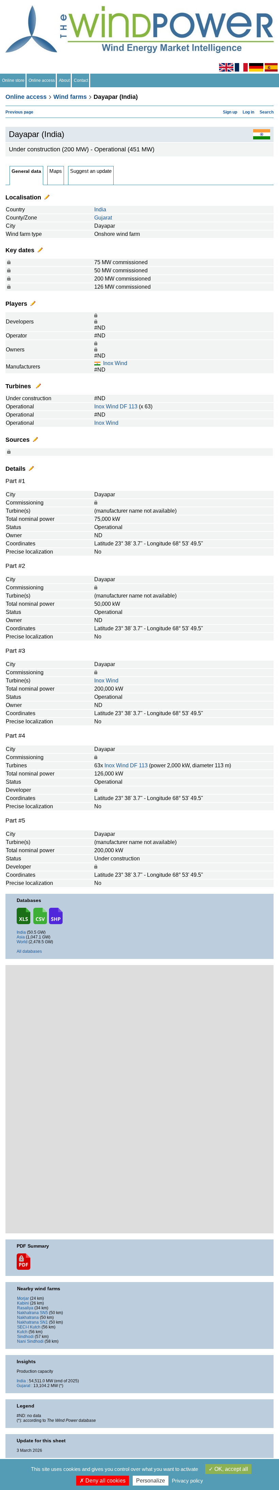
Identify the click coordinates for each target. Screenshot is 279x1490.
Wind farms (70, 96)
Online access (42, 80)
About (64, 80)
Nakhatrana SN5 (32, 1312)
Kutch (22, 1331)
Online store (13, 80)
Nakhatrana (28, 1317)
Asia (21, 937)
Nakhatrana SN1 (32, 1322)
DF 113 (128, 406)
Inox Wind (115, 363)
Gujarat (103, 218)
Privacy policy (187, 1481)
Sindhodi (25, 1336)
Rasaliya (25, 1308)
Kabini (23, 1303)
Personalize (150, 1481)
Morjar (23, 1298)
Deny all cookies (105, 1481)
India (100, 209)
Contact (81, 80)
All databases (29, 951)
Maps (55, 171)
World (22, 941)
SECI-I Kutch (28, 1327)
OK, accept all (230, 1469)
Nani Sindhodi (30, 1341)
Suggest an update (91, 171)
